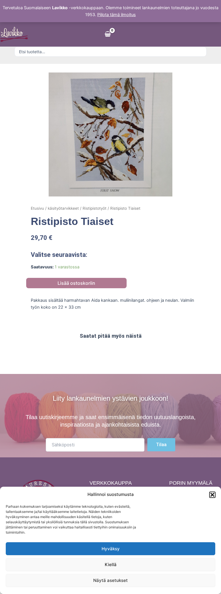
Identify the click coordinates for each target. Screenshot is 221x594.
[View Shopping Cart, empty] (107, 34)
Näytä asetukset (110, 580)
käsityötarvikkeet (63, 208)
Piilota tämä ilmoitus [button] (116, 14)
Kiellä (111, 564)
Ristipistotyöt (94, 208)
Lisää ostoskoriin (76, 283)
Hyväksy (111, 548)
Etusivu (37, 208)
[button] (212, 495)
